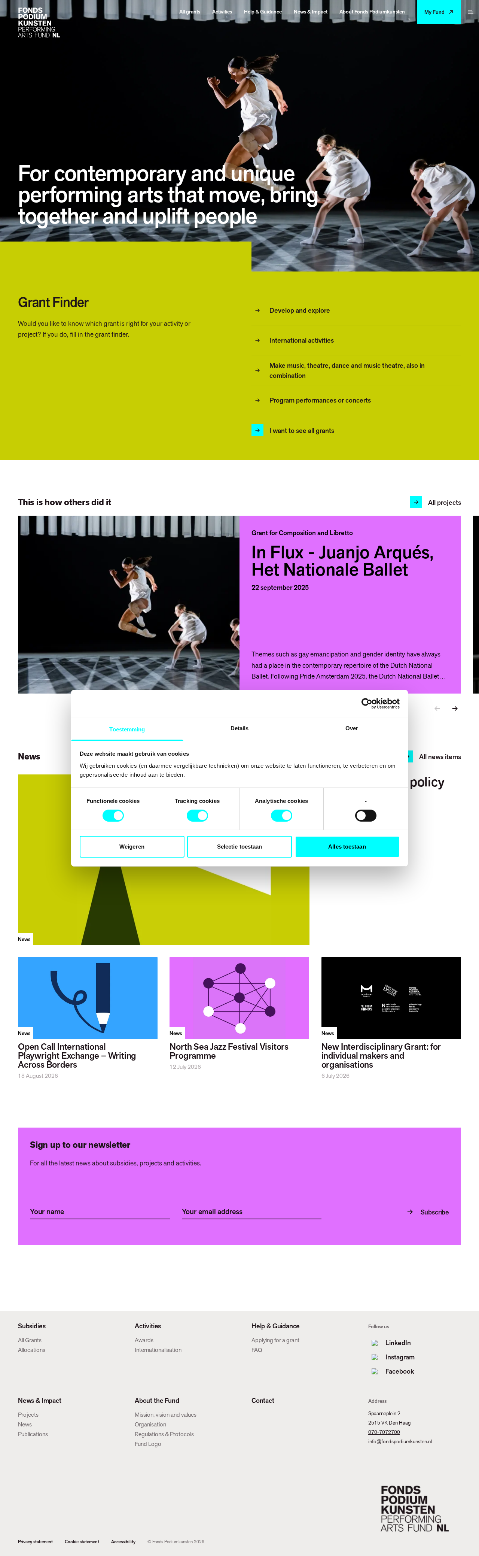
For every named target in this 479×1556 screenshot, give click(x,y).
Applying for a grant (275, 1340)
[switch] (197, 816)
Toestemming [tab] (127, 729)
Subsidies (31, 1326)
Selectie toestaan (239, 846)
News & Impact (39, 1400)
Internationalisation (158, 1350)
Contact (262, 1400)
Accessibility (123, 1542)
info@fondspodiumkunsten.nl (400, 1441)
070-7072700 (384, 1432)
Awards (144, 1340)
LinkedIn (398, 1342)
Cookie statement (82, 1542)
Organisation (150, 1424)
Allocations (31, 1350)
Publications (33, 1434)
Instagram (400, 1357)
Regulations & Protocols (164, 1434)
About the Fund (157, 1400)
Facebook (399, 1371)
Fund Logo (148, 1444)
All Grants (30, 1340)
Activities (148, 1326)
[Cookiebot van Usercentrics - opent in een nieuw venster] (367, 703)
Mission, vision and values (165, 1415)
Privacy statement (35, 1542)
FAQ (256, 1350)
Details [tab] (240, 728)
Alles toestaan (347, 846)
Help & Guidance (275, 1326)
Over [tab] (351, 728)
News (25, 1424)
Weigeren (131, 846)
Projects (28, 1415)
